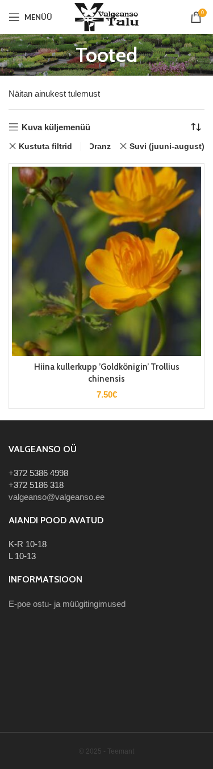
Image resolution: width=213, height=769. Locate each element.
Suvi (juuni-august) (167, 146)
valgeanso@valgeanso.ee (57, 497)
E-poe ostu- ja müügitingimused (67, 604)
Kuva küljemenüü (56, 127)
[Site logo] (106, 16)
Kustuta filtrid (45, 146)
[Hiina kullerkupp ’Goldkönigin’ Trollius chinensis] (106, 261)
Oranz (99, 146)
